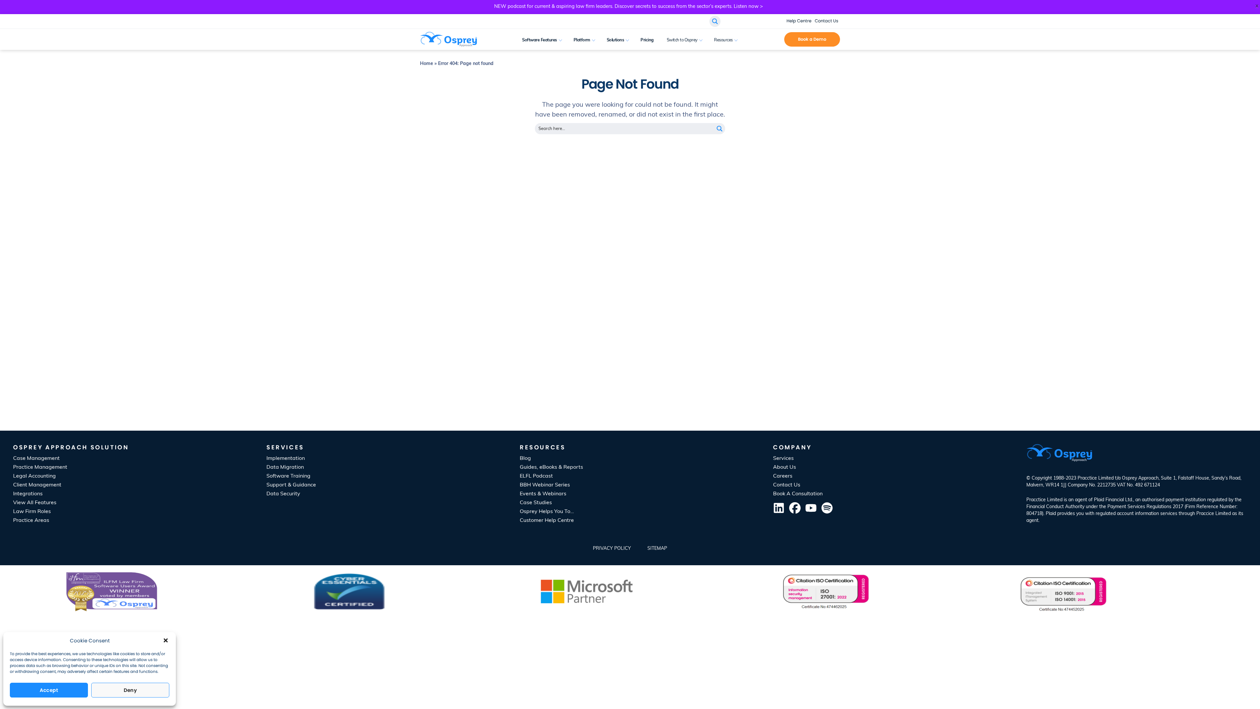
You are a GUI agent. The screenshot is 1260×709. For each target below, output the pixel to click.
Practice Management (40, 467)
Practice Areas (31, 520)
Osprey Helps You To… (547, 511)
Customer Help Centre (547, 520)
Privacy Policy (612, 548)
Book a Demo (812, 39)
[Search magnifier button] (719, 128)
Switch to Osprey (682, 40)
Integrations (28, 494)
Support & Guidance (291, 485)
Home (426, 63)
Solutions (615, 40)
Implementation (285, 458)
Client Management (37, 485)
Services (783, 458)
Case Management (36, 458)
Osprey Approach (1140, 478)
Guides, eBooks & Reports (551, 467)
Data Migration (285, 467)
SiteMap (657, 548)
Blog (525, 458)
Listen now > (748, 6)
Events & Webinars (543, 494)
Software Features (539, 40)
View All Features (34, 502)
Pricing (647, 40)
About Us (784, 467)
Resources (723, 40)
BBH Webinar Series (545, 485)
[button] (166, 640)
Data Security (283, 494)
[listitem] (1136, 510)
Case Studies (536, 502)
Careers (782, 476)
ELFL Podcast (536, 476)
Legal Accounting (34, 476)
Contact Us (826, 21)
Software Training (288, 476)
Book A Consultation (768, 40)
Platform (582, 40)
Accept (49, 690)
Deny (130, 690)
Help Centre (799, 21)
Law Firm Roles (32, 511)
